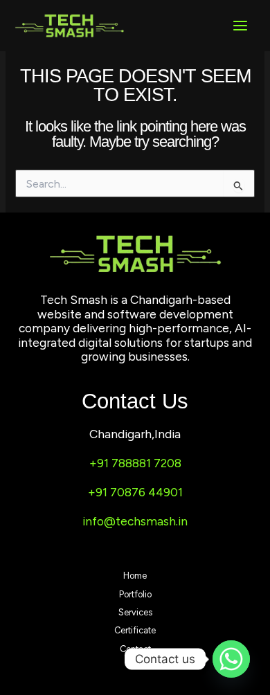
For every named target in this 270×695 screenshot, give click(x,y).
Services (135, 612)
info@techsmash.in (135, 521)
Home (135, 575)
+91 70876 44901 (135, 492)
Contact (135, 649)
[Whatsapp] (231, 659)
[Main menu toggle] (240, 26)
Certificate (135, 630)
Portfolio (135, 594)
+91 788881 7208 (135, 463)
